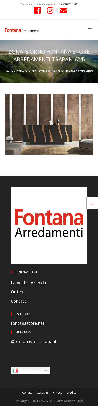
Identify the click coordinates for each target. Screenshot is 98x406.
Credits (71, 393)
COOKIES (42, 393)
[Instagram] (50, 10)
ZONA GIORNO (26, 71)
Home (9, 71)
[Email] (62, 10)
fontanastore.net (27, 323)
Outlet (17, 292)
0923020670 (68, 4)
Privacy (57, 393)
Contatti (19, 301)
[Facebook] (37, 10)
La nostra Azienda (28, 282)
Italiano (24, 370)
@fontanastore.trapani (33, 341)
